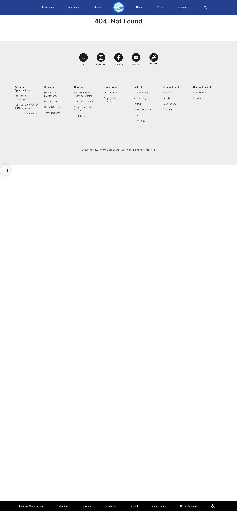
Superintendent (188, 506)
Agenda (167, 92)
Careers (87, 506)
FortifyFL (138, 104)
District (134, 506)
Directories (110, 506)
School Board (159, 506)
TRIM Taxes (140, 121)
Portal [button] (160, 7)
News (139, 7)
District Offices (111, 92)
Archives (167, 98)
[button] (83, 57)
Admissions (48, 7)
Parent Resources (143, 109)
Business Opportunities (31, 506)
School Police (141, 115)
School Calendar (52, 107)
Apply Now (79, 116)
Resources (73, 7)
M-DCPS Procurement (26, 113)
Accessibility (140, 98)
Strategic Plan (141, 92)
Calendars (63, 506)
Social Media (199, 92)
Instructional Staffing (84, 101)
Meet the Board (171, 104)
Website (167, 109)
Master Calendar (52, 101)
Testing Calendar (52, 113)
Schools (97, 7)
